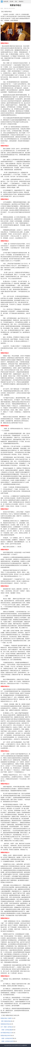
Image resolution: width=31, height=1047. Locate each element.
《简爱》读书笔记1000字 (7, 1041)
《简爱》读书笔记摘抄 (6, 1029)
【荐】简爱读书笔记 (6, 1021)
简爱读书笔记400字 (6, 1035)
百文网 (11, 1)
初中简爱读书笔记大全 (6, 1032)
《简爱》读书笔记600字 (7, 1038)
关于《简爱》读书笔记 (6, 1027)
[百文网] (2, 2)
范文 (16, 1)
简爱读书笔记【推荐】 (6, 1018)
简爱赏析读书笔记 (5, 1024)
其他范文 (21, 1)
